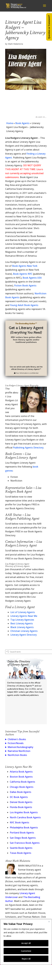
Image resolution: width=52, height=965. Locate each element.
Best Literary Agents (21, 623)
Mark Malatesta (15, 43)
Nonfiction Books (17, 755)
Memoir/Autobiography (20, 747)
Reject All (26, 958)
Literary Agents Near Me (23, 616)
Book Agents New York (24, 265)
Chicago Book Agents (21, 787)
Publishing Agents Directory (28, 447)
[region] (26, 942)
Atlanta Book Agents (21, 771)
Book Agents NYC (22, 273)
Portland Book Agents (22, 832)
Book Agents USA (32, 277)
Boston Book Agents (21, 776)
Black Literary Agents (22, 627)
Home (9, 123)
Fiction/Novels (16, 743)
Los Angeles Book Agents (24, 812)
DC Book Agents (19, 797)
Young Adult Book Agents (24, 305)
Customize (26, 951)
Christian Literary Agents (24, 631)
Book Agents (22, 123)
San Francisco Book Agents (25, 842)
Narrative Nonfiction (19, 751)
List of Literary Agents (22, 612)
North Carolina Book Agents (25, 817)
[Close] (49, 921)
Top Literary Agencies (22, 619)
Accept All (26, 943)
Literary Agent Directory (23, 634)
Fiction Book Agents (25, 285)
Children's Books (17, 739)
